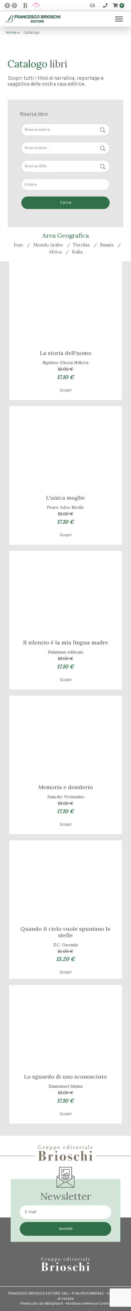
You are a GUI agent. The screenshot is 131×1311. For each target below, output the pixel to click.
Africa (55, 252)
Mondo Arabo (48, 245)
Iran (18, 245)
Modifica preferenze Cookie (88, 1304)
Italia (77, 252)
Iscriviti (66, 1228)
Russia (106, 245)
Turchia (81, 245)
